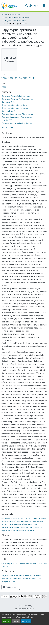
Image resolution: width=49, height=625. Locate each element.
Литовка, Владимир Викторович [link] (17, 117)
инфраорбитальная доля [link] (13, 527)
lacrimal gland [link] (32, 527)
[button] (12, 6)
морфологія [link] (23, 518)
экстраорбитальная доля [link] (25, 524)
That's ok (6, 621)
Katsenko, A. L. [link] (8, 102)
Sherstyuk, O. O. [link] (8, 111)
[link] (24, 78)
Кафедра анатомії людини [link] (17, 17)
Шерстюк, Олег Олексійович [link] (15, 105)
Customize (26, 621)
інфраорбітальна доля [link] (17, 521)
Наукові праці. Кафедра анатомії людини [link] (17, 20)
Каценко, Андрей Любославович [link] (17, 99)
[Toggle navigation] (43, 5)
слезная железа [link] (36, 521)
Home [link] (4, 14)
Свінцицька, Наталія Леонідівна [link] (17, 123)
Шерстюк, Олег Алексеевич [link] (15, 108)
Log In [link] (35, 5)
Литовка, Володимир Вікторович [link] (17, 114)
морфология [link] (7, 524)
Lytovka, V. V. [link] (7, 120)
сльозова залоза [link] (9, 518)
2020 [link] (4, 87)
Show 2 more (7, 127)
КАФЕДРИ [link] (15, 14)
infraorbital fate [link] (27, 530)
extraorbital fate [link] (13, 530)
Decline (16, 621)
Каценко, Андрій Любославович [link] (17, 96)
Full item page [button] (11, 587)
